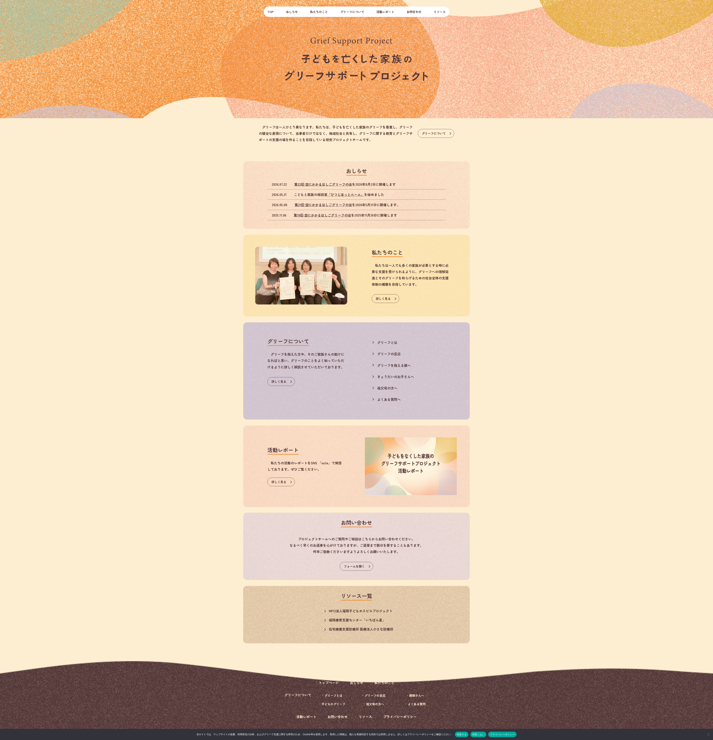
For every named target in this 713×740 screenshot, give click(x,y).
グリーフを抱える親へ (394, 365)
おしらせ (292, 11)
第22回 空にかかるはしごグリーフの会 (323, 184)
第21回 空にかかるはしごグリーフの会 (323, 204)
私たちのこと (319, 11)
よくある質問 (417, 704)
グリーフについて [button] (352, 11)
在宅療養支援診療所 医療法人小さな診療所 (361, 629)
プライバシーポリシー (400, 716)
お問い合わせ (338, 716)
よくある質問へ (389, 399)
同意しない (478, 734)
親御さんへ (416, 695)
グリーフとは (387, 342)
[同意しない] (708, 734)
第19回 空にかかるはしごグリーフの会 (322, 215)
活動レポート (385, 11)
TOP (270, 11)
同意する (462, 734)
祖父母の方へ (387, 388)
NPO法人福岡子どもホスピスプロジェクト (361, 610)
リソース (440, 11)
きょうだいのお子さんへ (395, 376)
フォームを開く (354, 566)
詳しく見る (383, 298)
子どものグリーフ (333, 704)
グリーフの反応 (389, 353)
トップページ (329, 682)
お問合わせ (414, 11)
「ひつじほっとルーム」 (345, 194)
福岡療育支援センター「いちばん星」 (357, 620)
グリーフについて (434, 133)
